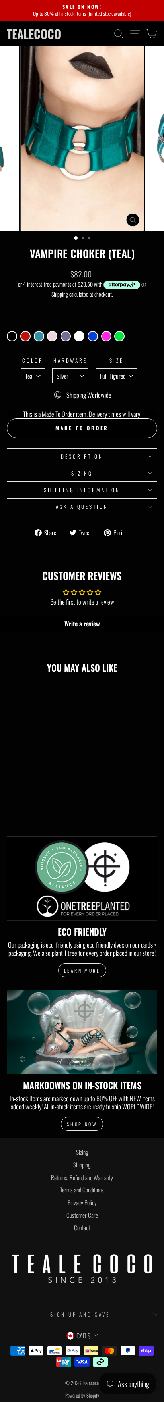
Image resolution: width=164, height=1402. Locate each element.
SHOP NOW (82, 1124)
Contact (82, 1227)
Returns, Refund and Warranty (82, 1177)
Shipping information (82, 490)
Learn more (82, 970)
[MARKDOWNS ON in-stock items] (82, 1032)
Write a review (82, 623)
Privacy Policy (82, 1202)
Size (116, 360)
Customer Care (82, 1215)
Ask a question (82, 506)
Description (82, 456)
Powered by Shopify (82, 1395)
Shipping (59, 294)
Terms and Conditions (82, 1189)
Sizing (82, 473)
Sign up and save (80, 1314)
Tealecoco (34, 34)
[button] (12, 336)
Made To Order (82, 428)
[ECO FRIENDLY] (82, 878)
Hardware (70, 360)
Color (32, 360)
